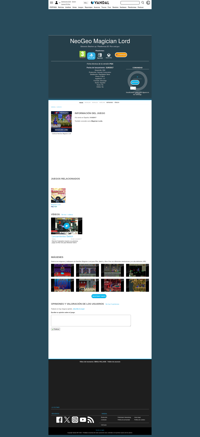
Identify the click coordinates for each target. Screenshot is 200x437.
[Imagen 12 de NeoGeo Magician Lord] (137, 285)
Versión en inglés (100, 430)
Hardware (123, 7)
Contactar (104, 419)
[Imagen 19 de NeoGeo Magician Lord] (62, 270)
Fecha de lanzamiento (96, 68)
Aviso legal (137, 417)
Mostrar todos (99, 296)
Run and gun (114, 46)
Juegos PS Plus (65, 4)
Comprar (122, 55)
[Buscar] (143, 2)
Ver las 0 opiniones (112, 304)
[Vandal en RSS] (90, 419)
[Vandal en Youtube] (83, 419)
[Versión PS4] (91, 56)
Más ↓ (86, 2)
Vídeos (116, 102)
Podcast (141, 7)
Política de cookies (139, 419)
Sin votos (137, 93)
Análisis (68, 7)
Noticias (61, 7)
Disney (74, 1)
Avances (97, 7)
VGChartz (104, 425)
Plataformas (132, 7)
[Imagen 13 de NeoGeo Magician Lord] (112, 285)
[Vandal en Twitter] (67, 419)
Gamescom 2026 (66, 1)
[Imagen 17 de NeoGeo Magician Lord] (112, 270)
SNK (103, 70)
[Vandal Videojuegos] (100, 2)
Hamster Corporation (104, 72)
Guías (74, 7)
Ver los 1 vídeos (67, 214)
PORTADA (53, 7)
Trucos (103, 7)
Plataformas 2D (103, 46)
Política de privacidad (124, 419)
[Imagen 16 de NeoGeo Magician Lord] (137, 270)
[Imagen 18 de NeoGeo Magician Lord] (87, 270)
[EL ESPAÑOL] (148, 3)
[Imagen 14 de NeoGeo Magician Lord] (87, 285)
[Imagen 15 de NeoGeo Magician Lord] (62, 285)
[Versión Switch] (100, 56)
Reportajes (88, 7)
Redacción (104, 417)
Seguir (135, 82)
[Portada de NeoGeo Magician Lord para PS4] (61, 121)
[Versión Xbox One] (109, 56)
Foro (109, 7)
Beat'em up (92, 46)
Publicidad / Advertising (124, 417)
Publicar (56, 329)
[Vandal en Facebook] (59, 419)
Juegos (80, 7)
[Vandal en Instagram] (75, 419)
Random (115, 7)
